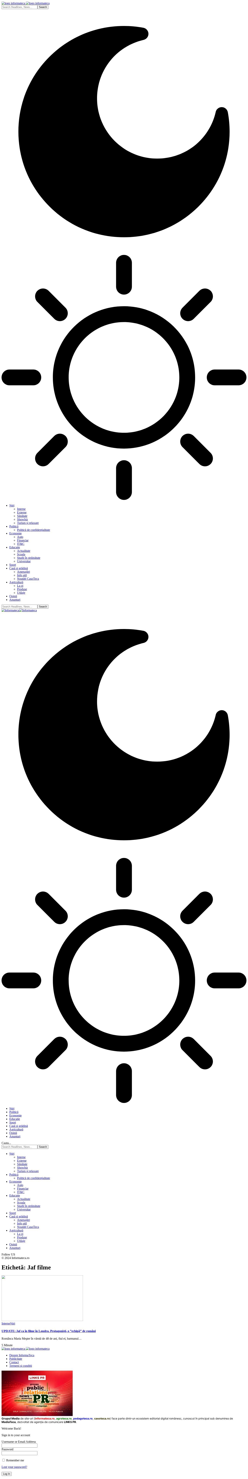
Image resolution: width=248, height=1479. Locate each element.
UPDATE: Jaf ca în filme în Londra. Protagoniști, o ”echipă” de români (49, 1331)
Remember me (14, 1460)
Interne (6, 1323)
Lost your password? (14, 1467)
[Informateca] (19, 610)
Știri (12, 1323)
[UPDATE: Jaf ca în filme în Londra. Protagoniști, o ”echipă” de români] (42, 1320)
